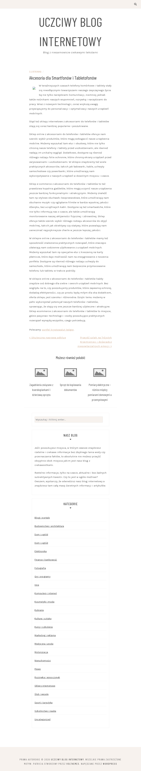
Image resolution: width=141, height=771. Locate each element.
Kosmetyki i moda (44, 602)
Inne (37, 585)
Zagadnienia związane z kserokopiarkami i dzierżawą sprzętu (41, 389)
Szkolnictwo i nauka (45, 711)
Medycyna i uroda (44, 644)
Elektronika (35, 71)
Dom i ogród (41, 534)
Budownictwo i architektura (49, 526)
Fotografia (40, 568)
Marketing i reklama (45, 635)
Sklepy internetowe (45, 686)
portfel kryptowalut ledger (58, 329)
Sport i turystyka (44, 702)
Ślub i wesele (42, 694)
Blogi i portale (42, 517)
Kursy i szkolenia (44, 627)
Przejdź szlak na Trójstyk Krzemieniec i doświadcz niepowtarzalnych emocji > (95, 342)
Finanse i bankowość (46, 559)
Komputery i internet (46, 593)
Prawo (38, 669)
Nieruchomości (43, 660)
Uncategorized (43, 719)
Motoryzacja (41, 652)
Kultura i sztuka (43, 618)
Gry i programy (42, 576)
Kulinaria (39, 610)
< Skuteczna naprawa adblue (47, 337)
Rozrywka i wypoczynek (47, 677)
